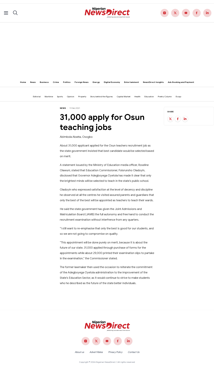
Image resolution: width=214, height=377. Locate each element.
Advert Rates (96, 352)
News (33, 82)
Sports (60, 96)
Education (149, 96)
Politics (67, 82)
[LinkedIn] (207, 13)
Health (137, 96)
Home (23, 82)
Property (82, 96)
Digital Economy (112, 82)
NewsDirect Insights (153, 82)
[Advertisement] (107, 47)
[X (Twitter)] (175, 13)
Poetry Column (165, 96)
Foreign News (82, 82)
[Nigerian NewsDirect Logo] (107, 13)
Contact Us (133, 352)
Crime (56, 82)
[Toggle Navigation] (6, 13)
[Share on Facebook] (178, 119)
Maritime (49, 96)
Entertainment (131, 82)
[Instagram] (164, 13)
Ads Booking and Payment (181, 82)
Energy (96, 82)
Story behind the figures (101, 96)
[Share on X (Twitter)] (170, 119)
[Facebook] (197, 13)
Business (44, 82)
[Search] (15, 13)
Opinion (70, 96)
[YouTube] (186, 13)
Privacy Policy (115, 352)
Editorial (37, 96)
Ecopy (178, 96)
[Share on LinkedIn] (185, 119)
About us (79, 352)
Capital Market (123, 96)
